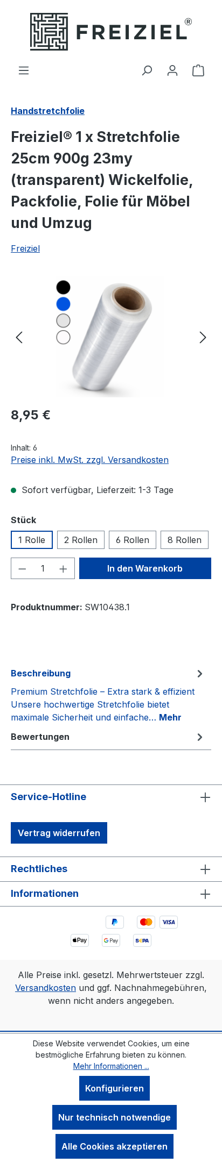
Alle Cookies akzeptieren (114, 1146)
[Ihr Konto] (172, 70)
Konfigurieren (114, 1088)
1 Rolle (31, 539)
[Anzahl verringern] (22, 568)
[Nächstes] (203, 336)
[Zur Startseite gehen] (111, 32)
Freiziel (25, 248)
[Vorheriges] (19, 336)
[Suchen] (146, 70)
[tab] (108, 694)
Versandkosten (45, 987)
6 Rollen (132, 539)
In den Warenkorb (145, 568)
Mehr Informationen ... (111, 1066)
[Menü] (24, 70)
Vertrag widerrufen (59, 832)
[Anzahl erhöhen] (63, 568)
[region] (111, 336)
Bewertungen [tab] (40, 736)
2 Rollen (81, 539)
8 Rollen (185, 539)
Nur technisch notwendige (114, 1117)
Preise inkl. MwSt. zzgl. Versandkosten (90, 459)
